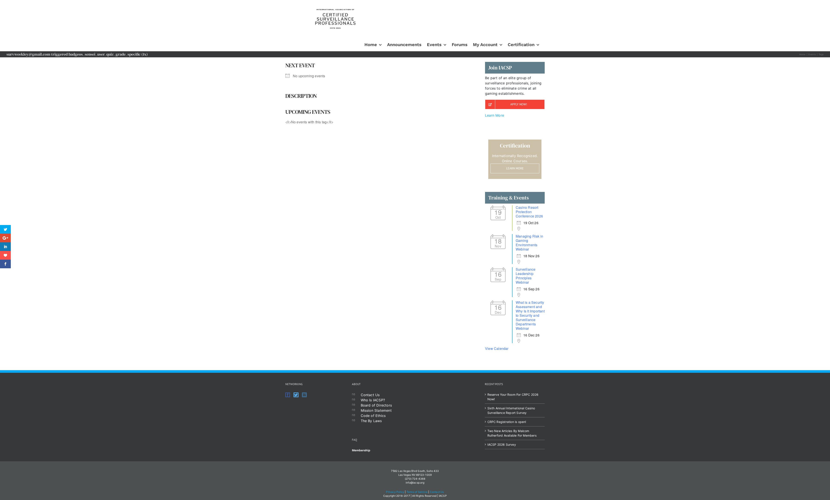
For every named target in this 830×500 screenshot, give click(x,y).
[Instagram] (304, 394)
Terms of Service (417, 492)
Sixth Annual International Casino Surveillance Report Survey (511, 410)
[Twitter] (296, 394)
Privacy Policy (395, 492)
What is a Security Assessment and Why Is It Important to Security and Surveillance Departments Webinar (530, 315)
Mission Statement (376, 410)
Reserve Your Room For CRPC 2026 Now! (513, 397)
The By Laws (371, 421)
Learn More (494, 115)
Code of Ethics (373, 415)
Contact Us (370, 395)
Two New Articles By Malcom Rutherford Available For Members (511, 433)
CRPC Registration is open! (506, 422)
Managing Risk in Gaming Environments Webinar (529, 243)
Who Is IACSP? (373, 400)
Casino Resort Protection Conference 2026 (529, 212)
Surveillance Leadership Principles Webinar (525, 276)
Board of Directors (376, 405)
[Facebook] (287, 394)
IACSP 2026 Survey (501, 444)
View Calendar (497, 348)
